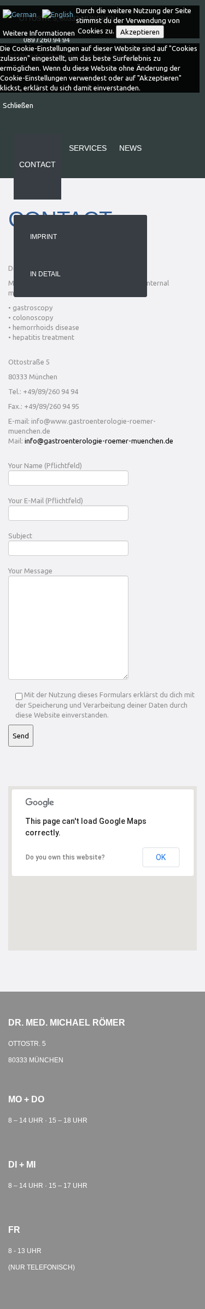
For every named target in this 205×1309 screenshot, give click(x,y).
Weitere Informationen (39, 33)
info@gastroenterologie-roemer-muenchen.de (99, 441)
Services (88, 148)
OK (161, 857)
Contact (37, 164)
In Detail (45, 274)
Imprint (43, 237)
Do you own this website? (65, 857)
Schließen (18, 105)
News (130, 148)
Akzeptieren (140, 32)
